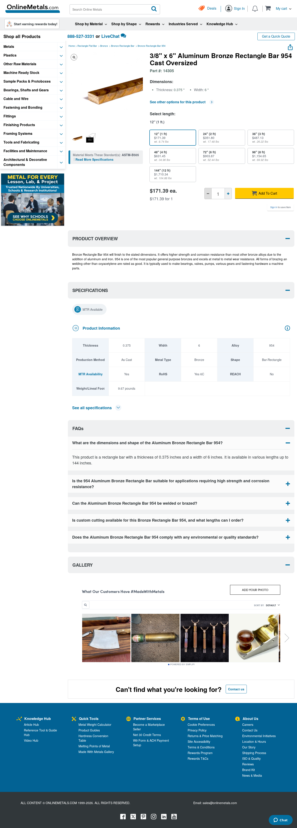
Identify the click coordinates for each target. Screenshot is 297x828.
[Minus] (208, 193)
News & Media (252, 775)
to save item (280, 207)
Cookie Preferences (201, 724)
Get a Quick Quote (276, 36)
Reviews (248, 764)
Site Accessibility (199, 741)
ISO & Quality (251, 758)
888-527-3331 (80, 36)
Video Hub (31, 740)
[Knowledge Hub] (19, 719)
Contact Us (249, 730)
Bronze (104, 45)
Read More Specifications (94, 159)
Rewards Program (200, 753)
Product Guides (89, 730)
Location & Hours (254, 741)
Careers (247, 724)
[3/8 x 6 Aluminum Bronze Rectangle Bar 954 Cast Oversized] (76, 138)
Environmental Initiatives (259, 736)
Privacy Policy (197, 730)
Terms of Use (199, 718)
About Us (250, 718)
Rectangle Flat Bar (87, 45)
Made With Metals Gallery (96, 752)
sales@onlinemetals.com (220, 803)
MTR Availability (90, 374)
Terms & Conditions (201, 747)
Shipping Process (254, 753)
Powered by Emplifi (182, 664)
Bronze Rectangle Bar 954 (151, 45)
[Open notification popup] (255, 8)
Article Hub (31, 724)
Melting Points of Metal (94, 746)
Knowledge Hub (37, 718)
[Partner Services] (128, 719)
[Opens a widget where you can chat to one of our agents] (281, 820)
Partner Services (147, 718)
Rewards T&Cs (198, 758)
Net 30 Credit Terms (147, 735)
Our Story (248, 747)
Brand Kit (248, 770)
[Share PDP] (290, 46)
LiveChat (110, 36)
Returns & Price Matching (205, 736)
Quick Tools (88, 718)
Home (71, 45)
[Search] (154, 9)
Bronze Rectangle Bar (122, 45)
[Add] (228, 193)
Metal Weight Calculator (94, 724)
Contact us (236, 689)
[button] (278, 8)
